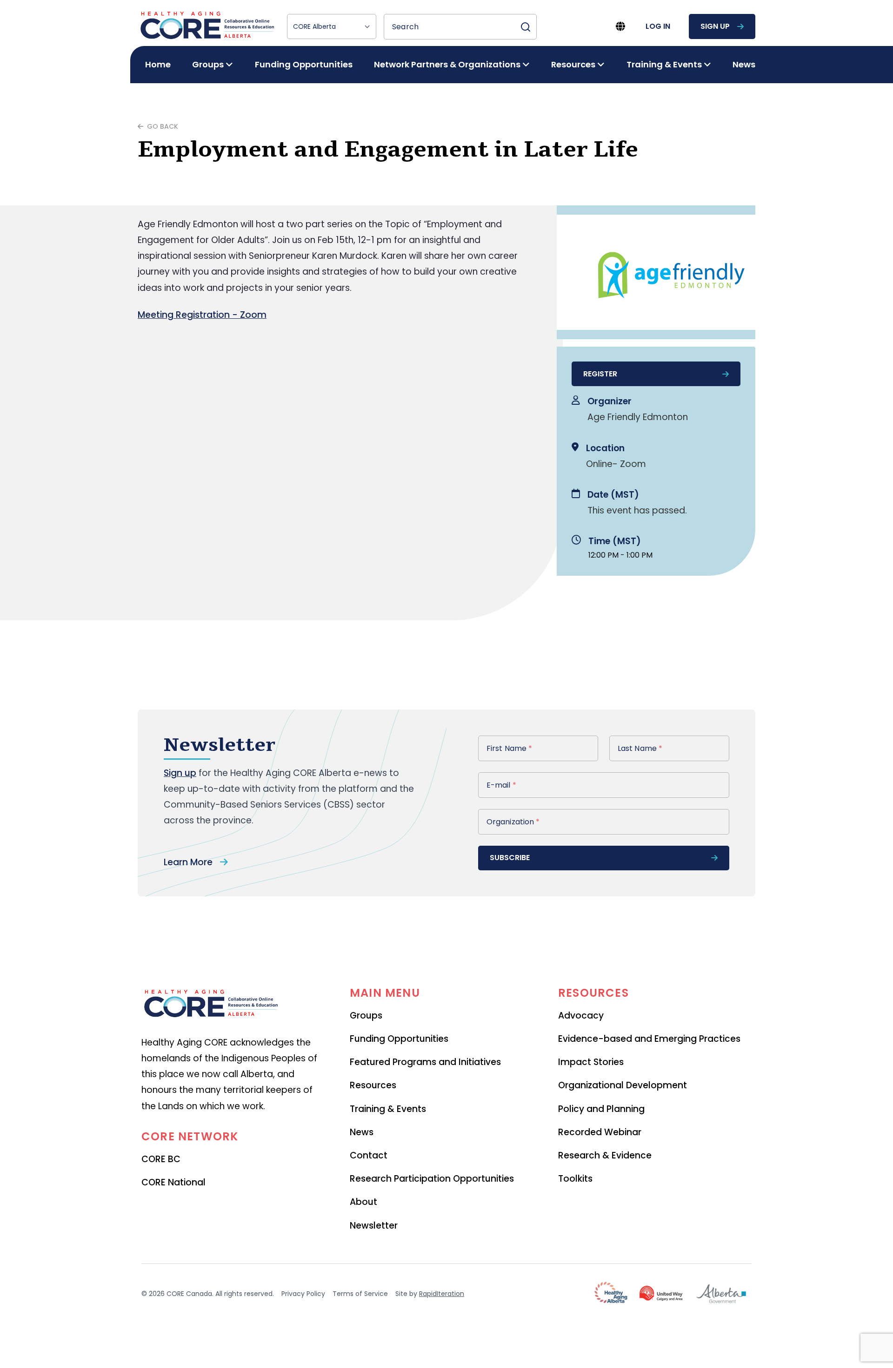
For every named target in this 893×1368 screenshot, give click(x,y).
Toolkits (575, 1178)
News (744, 64)
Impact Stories (591, 1062)
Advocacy (581, 1015)
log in (658, 26)
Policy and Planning (601, 1109)
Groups (366, 1015)
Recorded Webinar (599, 1132)
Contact (368, 1155)
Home (158, 64)
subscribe (510, 857)
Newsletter (374, 1225)
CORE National (173, 1182)
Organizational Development (622, 1085)
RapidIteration (441, 1293)
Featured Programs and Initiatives (425, 1062)
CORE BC (160, 1159)
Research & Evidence (605, 1155)
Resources (373, 1085)
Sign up (180, 773)
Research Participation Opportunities (432, 1178)
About (363, 1202)
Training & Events (388, 1109)
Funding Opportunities (304, 64)
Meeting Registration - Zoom (202, 315)
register (600, 373)
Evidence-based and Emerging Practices (649, 1039)
